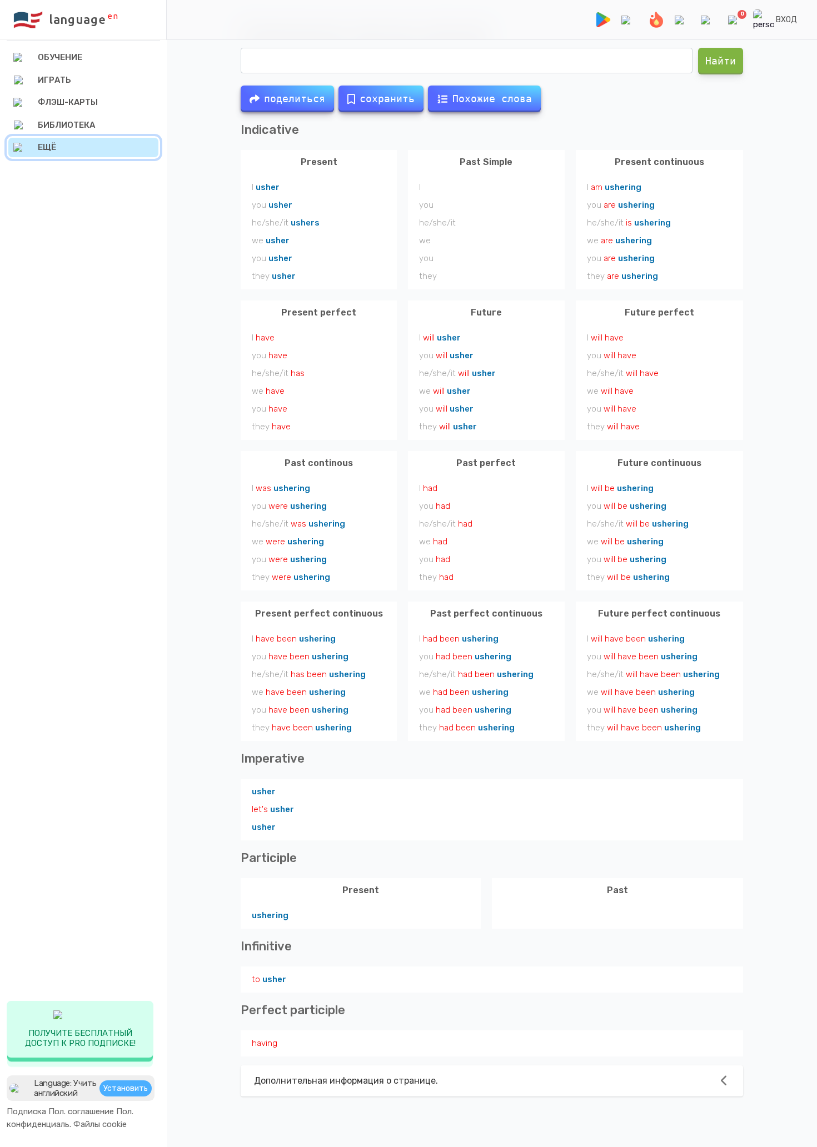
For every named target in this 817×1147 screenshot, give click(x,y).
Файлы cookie (100, 1124)
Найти (720, 61)
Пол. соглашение (81, 1111)
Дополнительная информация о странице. (346, 1080)
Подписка (26, 1111)
